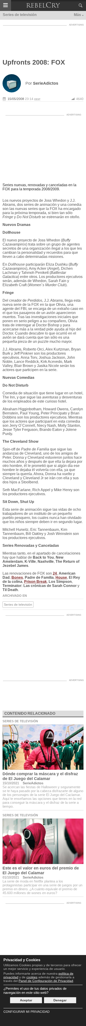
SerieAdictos (33, 783)
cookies (31, 977)
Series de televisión (18, 604)
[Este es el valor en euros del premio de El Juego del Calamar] (43, 841)
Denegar (60, 1000)
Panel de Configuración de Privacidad (46, 981)
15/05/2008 (16, 99)
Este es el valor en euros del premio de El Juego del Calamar (41, 870)
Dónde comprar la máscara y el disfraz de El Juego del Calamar (40, 776)
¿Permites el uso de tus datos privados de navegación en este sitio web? (35, 991)
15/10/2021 (11, 783)
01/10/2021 (11, 877)
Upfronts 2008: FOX (34, 62)
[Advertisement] (43, 39)
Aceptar (26, 1000)
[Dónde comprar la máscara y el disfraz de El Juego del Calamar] (43, 747)
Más (77, 15)
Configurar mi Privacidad (26, 1011)
